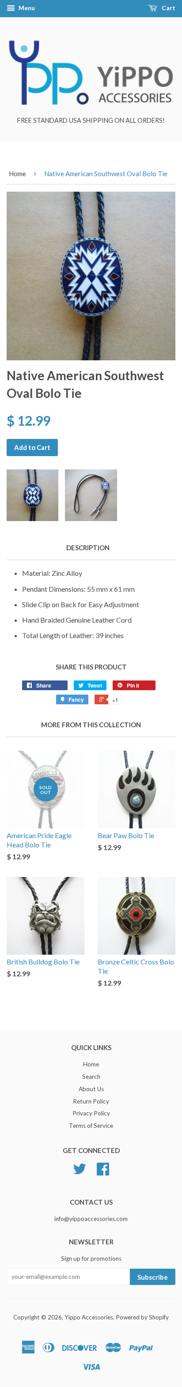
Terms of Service (91, 1125)
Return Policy (91, 1101)
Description (88, 548)
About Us (91, 1088)
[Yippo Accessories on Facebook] (103, 1171)
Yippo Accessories (88, 1317)
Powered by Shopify (142, 1317)
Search (91, 1076)
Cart (167, 7)
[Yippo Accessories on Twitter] (79, 1171)
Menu (26, 7)
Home (17, 174)
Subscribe (152, 1277)
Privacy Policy (91, 1113)
